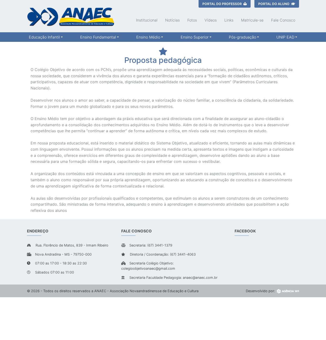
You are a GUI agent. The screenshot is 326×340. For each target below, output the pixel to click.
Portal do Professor (222, 4)
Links (228, 20)
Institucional (147, 20)
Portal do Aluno (274, 4)
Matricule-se (252, 20)
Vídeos (211, 20)
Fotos (192, 20)
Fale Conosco (283, 20)
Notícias (172, 20)
